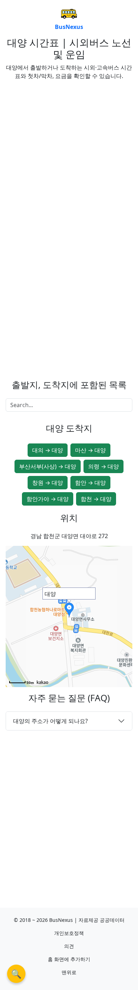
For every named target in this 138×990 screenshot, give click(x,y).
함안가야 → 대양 (48, 499)
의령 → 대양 (103, 466)
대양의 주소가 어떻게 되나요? (50, 721)
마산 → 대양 (90, 450)
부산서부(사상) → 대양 (47, 466)
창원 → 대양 (47, 483)
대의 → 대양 (47, 450)
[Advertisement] (69, 154)
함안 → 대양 (90, 483)
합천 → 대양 (96, 499)
